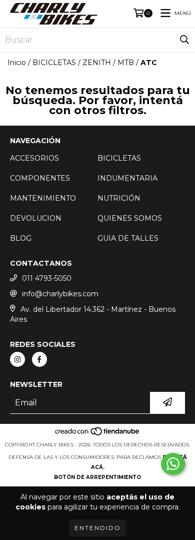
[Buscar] (184, 40)
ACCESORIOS (34, 158)
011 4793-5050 (47, 278)
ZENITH (96, 62)
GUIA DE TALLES (128, 238)
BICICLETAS (54, 62)
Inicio (17, 62)
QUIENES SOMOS (130, 218)
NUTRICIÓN (119, 198)
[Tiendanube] (98, 434)
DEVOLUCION (36, 218)
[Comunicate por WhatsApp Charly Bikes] (173, 464)
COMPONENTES (40, 178)
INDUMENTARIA (128, 178)
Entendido (97, 527)
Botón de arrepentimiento (97, 477)
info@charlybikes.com (60, 293)
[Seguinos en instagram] (17, 359)
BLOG (21, 238)
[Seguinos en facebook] (39, 359)
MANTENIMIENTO (43, 198)
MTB (126, 62)
